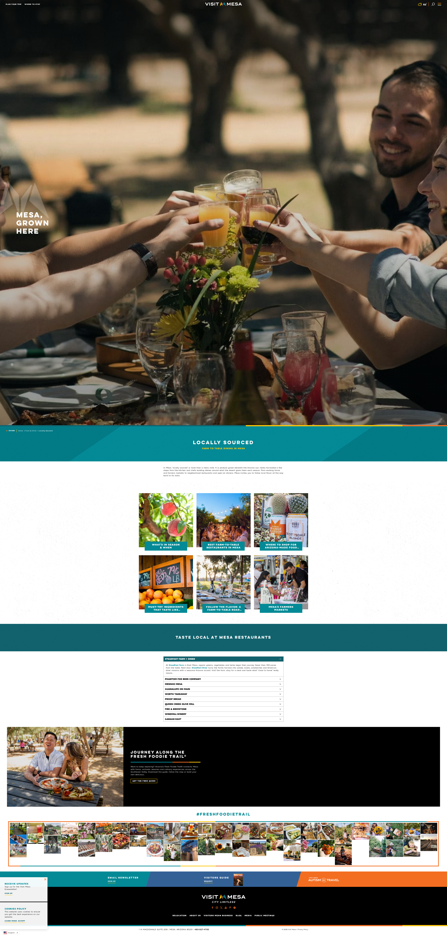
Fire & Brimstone (175, 709)
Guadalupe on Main (177, 689)
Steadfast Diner (200, 668)
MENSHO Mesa (173, 684)
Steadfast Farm (176, 665)
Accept (21, 921)
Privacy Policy (303, 929)
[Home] (223, 4)
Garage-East (173, 719)
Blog (239, 916)
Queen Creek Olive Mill (179, 704)
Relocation (180, 916)
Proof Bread (173, 699)
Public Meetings (265, 916)
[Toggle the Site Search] (433, 4)
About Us (195, 916)
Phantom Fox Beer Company (183, 679)
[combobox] (10, 932)
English (11, 933)
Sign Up (112, 881)
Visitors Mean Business (218, 916)
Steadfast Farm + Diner (180, 659)
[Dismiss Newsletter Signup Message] (45, 879)
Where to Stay (32, 4)
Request (208, 881)
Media (248, 916)
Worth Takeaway (176, 694)
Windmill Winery (175, 714)
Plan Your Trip (13, 4)
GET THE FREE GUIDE (144, 781)
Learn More (11, 921)
